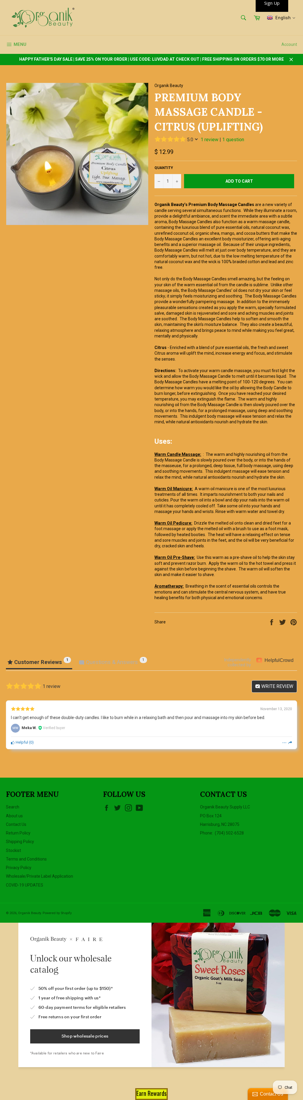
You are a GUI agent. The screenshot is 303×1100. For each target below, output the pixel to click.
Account (289, 44)
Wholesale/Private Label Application (39, 876)
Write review (276, 686)
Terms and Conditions (26, 859)
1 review (209, 139)
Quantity (163, 168)
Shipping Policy (20, 841)
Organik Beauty (29, 913)
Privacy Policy (18, 867)
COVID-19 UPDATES (24, 885)
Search (12, 807)
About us (14, 815)
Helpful (21, 742)
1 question (233, 139)
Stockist (13, 850)
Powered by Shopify (57, 913)
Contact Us (16, 824)
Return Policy (18, 833)
